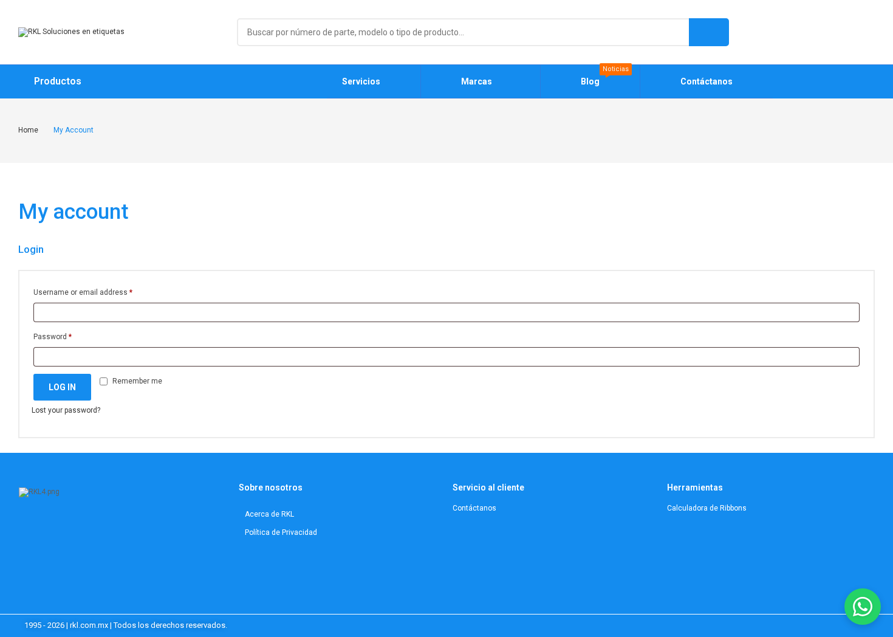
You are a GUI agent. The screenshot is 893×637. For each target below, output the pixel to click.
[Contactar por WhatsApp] (862, 606)
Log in (62, 387)
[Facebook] (104, 530)
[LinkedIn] (73, 530)
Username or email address (82, 292)
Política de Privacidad (281, 532)
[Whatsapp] (119, 530)
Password (52, 336)
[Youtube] (89, 530)
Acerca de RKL (269, 514)
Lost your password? (66, 410)
